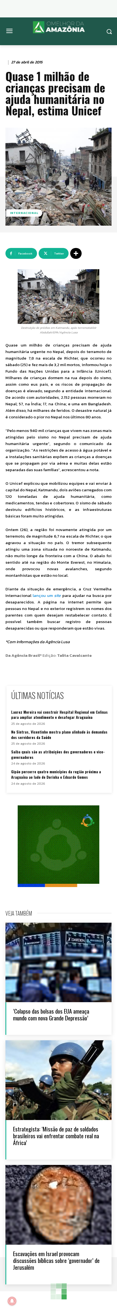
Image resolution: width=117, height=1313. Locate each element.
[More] (76, 253)
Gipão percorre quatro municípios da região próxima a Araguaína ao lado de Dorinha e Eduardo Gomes (56, 774)
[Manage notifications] (12, 1301)
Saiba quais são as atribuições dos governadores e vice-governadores (58, 754)
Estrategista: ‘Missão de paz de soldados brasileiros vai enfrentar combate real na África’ (56, 1136)
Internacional (24, 213)
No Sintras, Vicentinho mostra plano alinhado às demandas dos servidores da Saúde (59, 734)
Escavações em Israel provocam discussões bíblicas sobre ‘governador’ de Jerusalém (56, 1260)
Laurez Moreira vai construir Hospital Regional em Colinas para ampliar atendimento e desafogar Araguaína (59, 714)
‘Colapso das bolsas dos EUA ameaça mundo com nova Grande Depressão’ (51, 1014)
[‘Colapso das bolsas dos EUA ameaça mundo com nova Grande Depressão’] (58, 962)
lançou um (46, 595)
